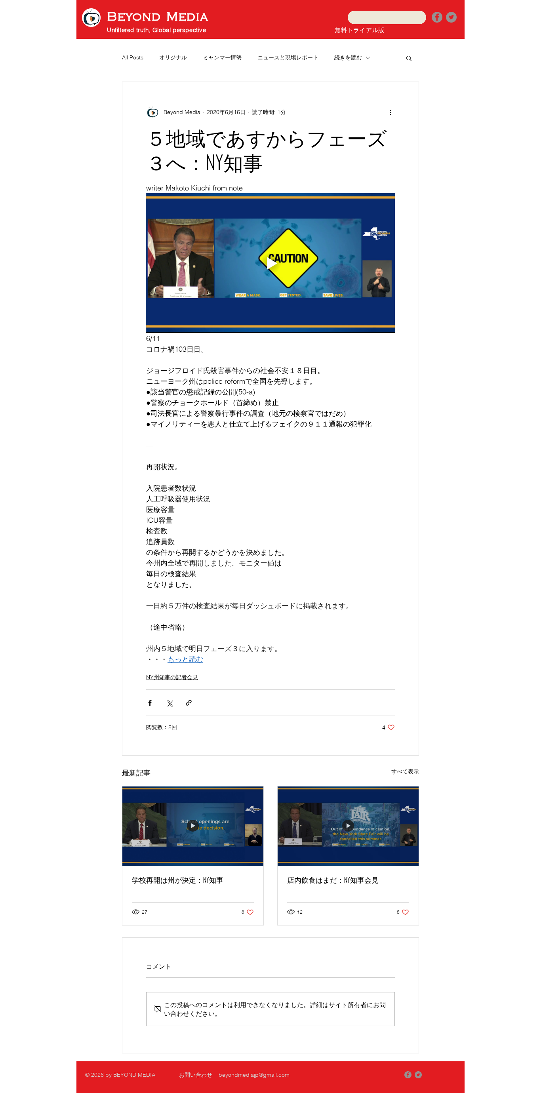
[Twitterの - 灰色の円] (451, 17)
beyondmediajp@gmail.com (254, 1074)
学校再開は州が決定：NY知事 (177, 880)
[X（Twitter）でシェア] (169, 702)
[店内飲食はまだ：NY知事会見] (348, 826)
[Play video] (270, 263)
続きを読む (348, 57)
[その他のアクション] (390, 112)
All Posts (132, 57)
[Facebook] (437, 17)
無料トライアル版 (360, 29)
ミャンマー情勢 (222, 57)
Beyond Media (157, 17)
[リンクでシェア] (188, 702)
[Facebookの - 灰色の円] (407, 1074)
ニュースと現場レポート (287, 57)
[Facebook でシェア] (150, 702)
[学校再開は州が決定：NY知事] (192, 826)
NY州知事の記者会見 (172, 677)
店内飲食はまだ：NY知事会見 (333, 880)
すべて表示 (405, 771)
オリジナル (173, 57)
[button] (409, 58)
